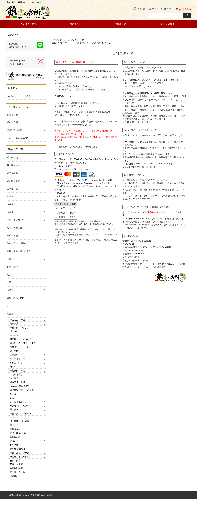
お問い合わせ (167, 24)
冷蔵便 (10, 212)
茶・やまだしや (17, 358)
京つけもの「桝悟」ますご (23, 343)
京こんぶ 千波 (17, 319)
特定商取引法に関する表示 (42, 495)
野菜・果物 (12, 235)
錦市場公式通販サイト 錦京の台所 (24, 2)
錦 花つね (15, 394)
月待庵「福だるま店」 (20, 456)
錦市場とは (12, 114)
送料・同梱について (16, 122)
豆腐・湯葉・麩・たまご (19, 251)
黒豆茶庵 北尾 (17, 382)
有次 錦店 (15, 460)
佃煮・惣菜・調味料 (16, 243)
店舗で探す (75, 24)
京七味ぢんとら (17, 472)
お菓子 (10, 290)
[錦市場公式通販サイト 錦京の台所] (28, 18)
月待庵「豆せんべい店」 (22, 339)
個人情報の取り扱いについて (19, 495)
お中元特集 (12, 173)
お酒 (9, 282)
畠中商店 (14, 323)
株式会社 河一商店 (19, 347)
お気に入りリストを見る (19, 95)
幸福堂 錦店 (16, 362)
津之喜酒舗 (15, 378)
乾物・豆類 (12, 267)
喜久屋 (13, 366)
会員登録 (141, 9)
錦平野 (13, 425)
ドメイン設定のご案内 (17, 137)
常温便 (10, 196)
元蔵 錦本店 (16, 464)
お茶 (9, 274)
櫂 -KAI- (14, 331)
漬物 (9, 259)
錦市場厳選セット (15, 181)
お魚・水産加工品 (15, 220)
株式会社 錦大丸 (18, 401)
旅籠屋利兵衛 (16, 468)
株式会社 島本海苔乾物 (21, 386)
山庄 (12, 417)
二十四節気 (12, 189)
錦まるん (14, 335)
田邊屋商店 (15, 476)
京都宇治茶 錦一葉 (19, 452)
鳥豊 (12, 398)
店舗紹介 (11, 313)
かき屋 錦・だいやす (20, 405)
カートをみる (185, 9)
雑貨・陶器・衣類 (15, 298)
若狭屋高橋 (15, 437)
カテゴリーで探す (29, 24)
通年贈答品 (12, 157)
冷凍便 (10, 204)
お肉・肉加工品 (14, 227)
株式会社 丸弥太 (18, 448)
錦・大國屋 (15, 351)
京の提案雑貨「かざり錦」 (23, 390)
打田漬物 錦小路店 (19, 421)
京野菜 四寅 (15, 429)
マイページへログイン (162, 9)
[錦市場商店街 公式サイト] (26, 79)
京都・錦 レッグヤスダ (22, 413)
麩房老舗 (14, 445)
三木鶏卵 (14, 355)
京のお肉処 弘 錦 (18, 433)
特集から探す (121, 24)
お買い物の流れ (14, 130)
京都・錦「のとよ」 (19, 327)
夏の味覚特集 (13, 165)
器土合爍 (14, 409)
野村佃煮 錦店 (17, 370)
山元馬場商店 (16, 374)
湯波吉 (13, 441)
